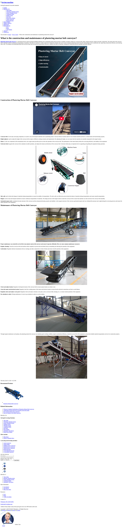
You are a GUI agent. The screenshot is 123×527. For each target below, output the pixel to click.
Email (3, 525)
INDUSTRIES (6, 22)
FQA (7, 27)
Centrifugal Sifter (10, 14)
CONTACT (6, 32)
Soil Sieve (5, 428)
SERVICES (6, 24)
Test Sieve (8, 16)
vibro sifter (5, 420)
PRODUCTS (6, 9)
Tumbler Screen (7, 424)
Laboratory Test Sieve (8, 482)
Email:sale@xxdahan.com (6, 504)
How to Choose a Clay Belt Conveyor (12, 413)
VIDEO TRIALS (7, 23)
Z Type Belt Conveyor (8, 452)
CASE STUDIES (7, 497)
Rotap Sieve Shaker (10, 18)
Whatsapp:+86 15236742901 (7, 501)
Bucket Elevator (10, 20)
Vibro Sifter (9, 10)
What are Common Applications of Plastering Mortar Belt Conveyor (18, 409)
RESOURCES (6, 25)
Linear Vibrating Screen (11, 13)
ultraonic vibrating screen (9, 478)
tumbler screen (9, 15)
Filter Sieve (6, 437)
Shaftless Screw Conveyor (9, 445)
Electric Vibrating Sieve (8, 438)
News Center (15, 34)
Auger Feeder (6, 444)
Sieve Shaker (6, 429)
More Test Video (7, 489)
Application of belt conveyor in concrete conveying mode (16, 410)
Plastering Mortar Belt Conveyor (10, 403)
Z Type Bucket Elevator (8, 450)
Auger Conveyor (10, 19)
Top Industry (6, 487)
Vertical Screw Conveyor (9, 448)
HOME (5, 7)
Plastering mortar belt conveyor (8, 41)
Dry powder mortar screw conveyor (11, 411)
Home (9, 34)
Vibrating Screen (7, 425)
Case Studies (9, 29)
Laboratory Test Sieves (8, 430)
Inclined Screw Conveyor (9, 446)
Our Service (6, 488)
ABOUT (5, 31)
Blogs (7, 28)
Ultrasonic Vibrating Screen (12, 11)
